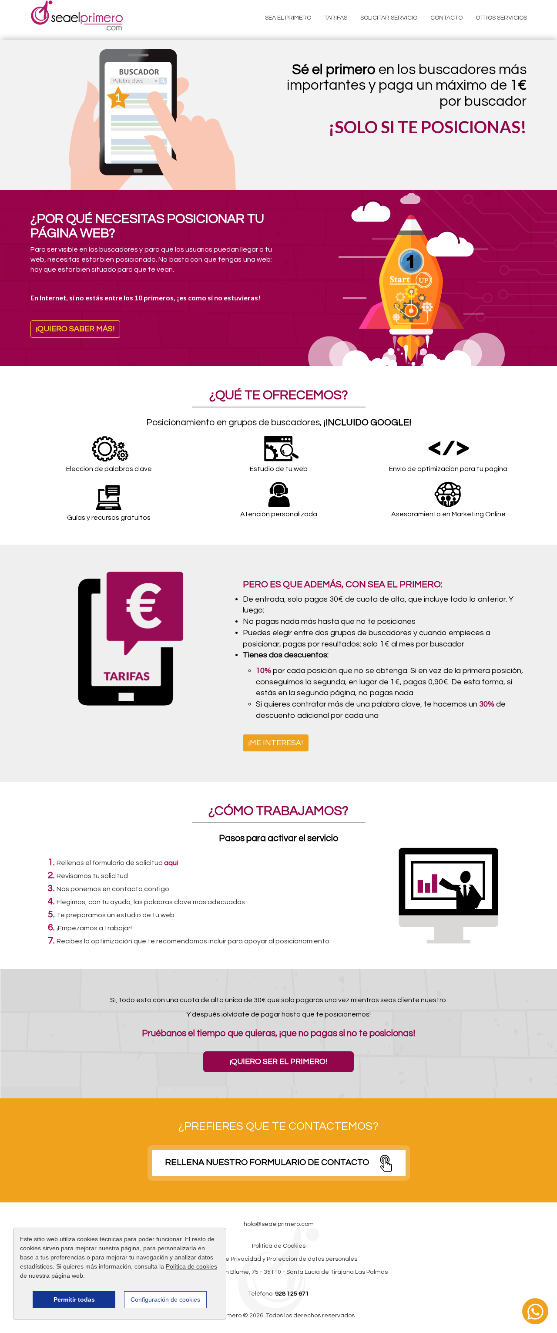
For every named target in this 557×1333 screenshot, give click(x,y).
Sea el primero (288, 18)
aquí (171, 862)
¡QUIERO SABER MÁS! (75, 329)
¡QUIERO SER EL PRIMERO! (278, 1061)
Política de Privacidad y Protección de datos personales (278, 1259)
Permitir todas (74, 1299)
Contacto (446, 18)
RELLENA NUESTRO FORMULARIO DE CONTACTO (268, 1162)
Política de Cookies (278, 1246)
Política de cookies (191, 1266)
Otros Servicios (501, 18)
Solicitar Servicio (388, 18)
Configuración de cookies (165, 1299)
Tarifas (335, 18)
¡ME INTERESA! (275, 743)
